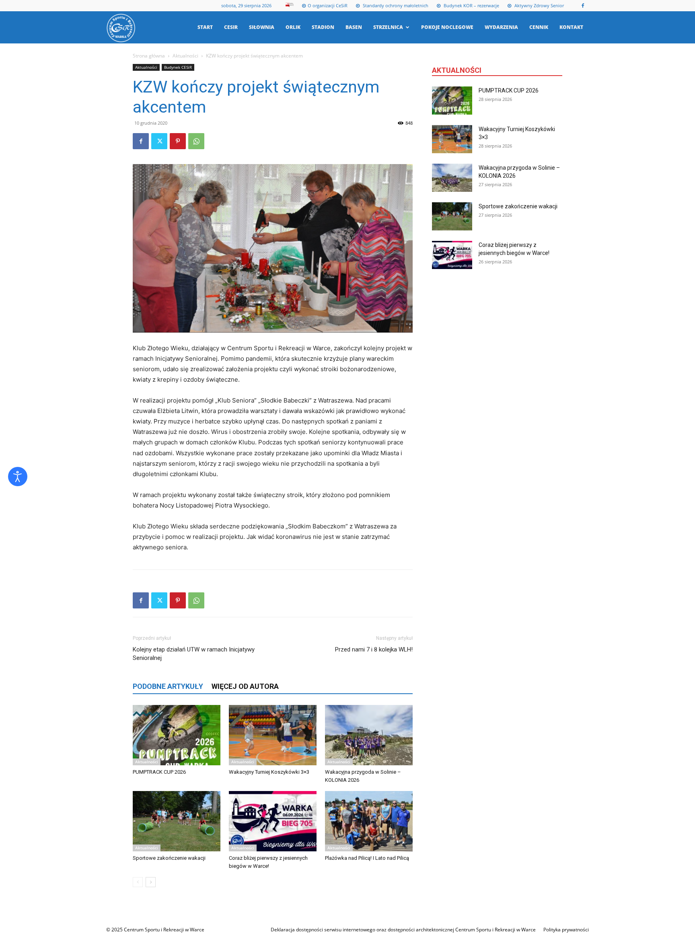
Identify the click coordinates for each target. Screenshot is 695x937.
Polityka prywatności (566, 929)
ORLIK (293, 27)
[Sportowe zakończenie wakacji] (176, 821)
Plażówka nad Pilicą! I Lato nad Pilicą (367, 858)
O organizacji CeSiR (328, 5)
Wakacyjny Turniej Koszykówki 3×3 (269, 772)
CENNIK (538, 27)
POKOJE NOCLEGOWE (447, 27)
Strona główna (149, 55)
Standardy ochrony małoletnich (395, 5)
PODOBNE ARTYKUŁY (168, 686)
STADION (323, 27)
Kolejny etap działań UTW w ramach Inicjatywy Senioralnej (194, 654)
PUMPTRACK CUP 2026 (159, 772)
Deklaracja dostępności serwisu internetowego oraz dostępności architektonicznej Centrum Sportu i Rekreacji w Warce (403, 929)
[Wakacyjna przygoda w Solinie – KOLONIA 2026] (369, 735)
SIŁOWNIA (261, 27)
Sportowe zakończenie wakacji (169, 858)
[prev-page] (138, 882)
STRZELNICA (388, 27)
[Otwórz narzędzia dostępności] (17, 476)
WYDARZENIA (501, 27)
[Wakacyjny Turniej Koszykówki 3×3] (273, 735)
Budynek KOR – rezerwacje (470, 5)
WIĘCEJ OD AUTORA (245, 686)
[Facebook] (583, 5)
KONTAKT (571, 27)
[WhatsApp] (196, 141)
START (205, 27)
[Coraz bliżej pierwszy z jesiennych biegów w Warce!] (273, 821)
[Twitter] (159, 141)
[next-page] (151, 882)
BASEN (353, 27)
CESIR (231, 27)
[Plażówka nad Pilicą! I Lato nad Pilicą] (369, 821)
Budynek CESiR (178, 67)
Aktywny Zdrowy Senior (538, 5)
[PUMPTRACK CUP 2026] (176, 735)
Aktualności (185, 55)
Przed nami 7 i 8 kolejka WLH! (374, 649)
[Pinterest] (178, 141)
